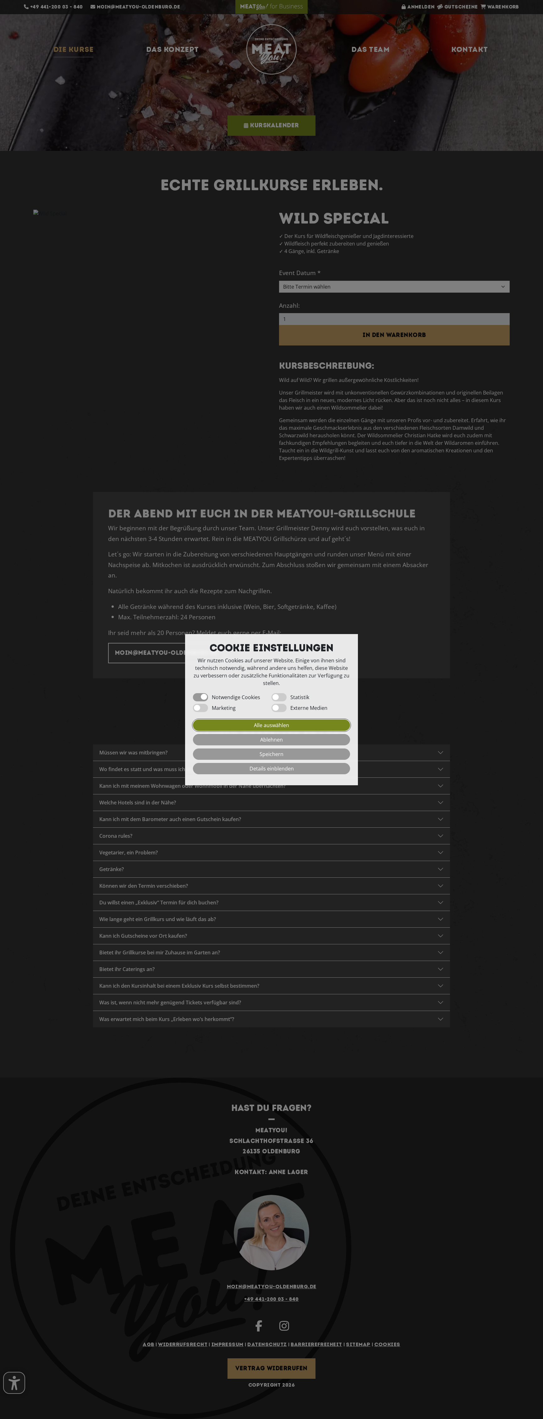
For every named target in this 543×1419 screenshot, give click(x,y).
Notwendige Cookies (236, 696)
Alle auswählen (271, 724)
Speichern (271, 753)
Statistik (299, 696)
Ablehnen (271, 739)
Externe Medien (308, 707)
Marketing (224, 707)
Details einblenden (272, 768)
